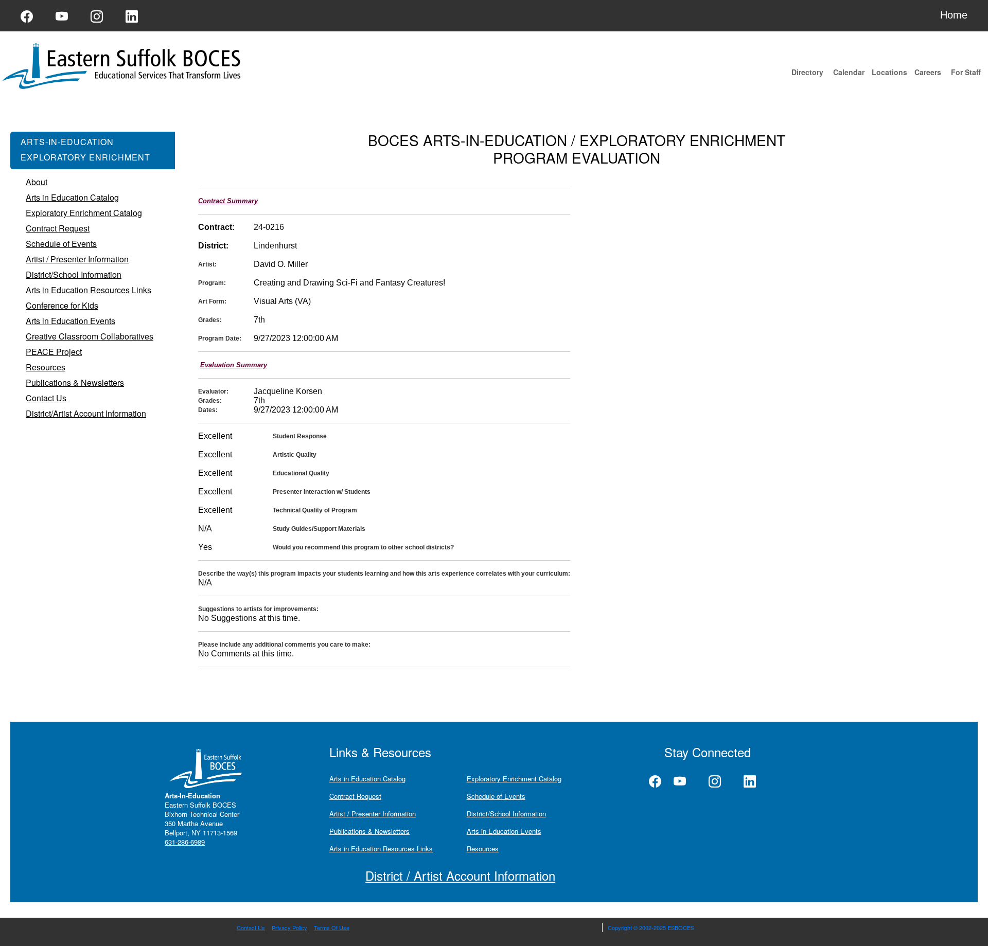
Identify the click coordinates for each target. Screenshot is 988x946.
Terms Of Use (331, 927)
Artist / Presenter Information (372, 813)
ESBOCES (680, 927)
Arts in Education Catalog (367, 778)
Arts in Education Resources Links (381, 848)
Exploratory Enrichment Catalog (514, 778)
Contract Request (355, 796)
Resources (483, 848)
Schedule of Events (496, 796)
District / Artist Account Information (460, 875)
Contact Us (251, 927)
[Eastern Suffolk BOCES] (123, 65)
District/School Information (506, 813)
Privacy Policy (289, 927)
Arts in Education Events (504, 831)
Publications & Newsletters (369, 831)
